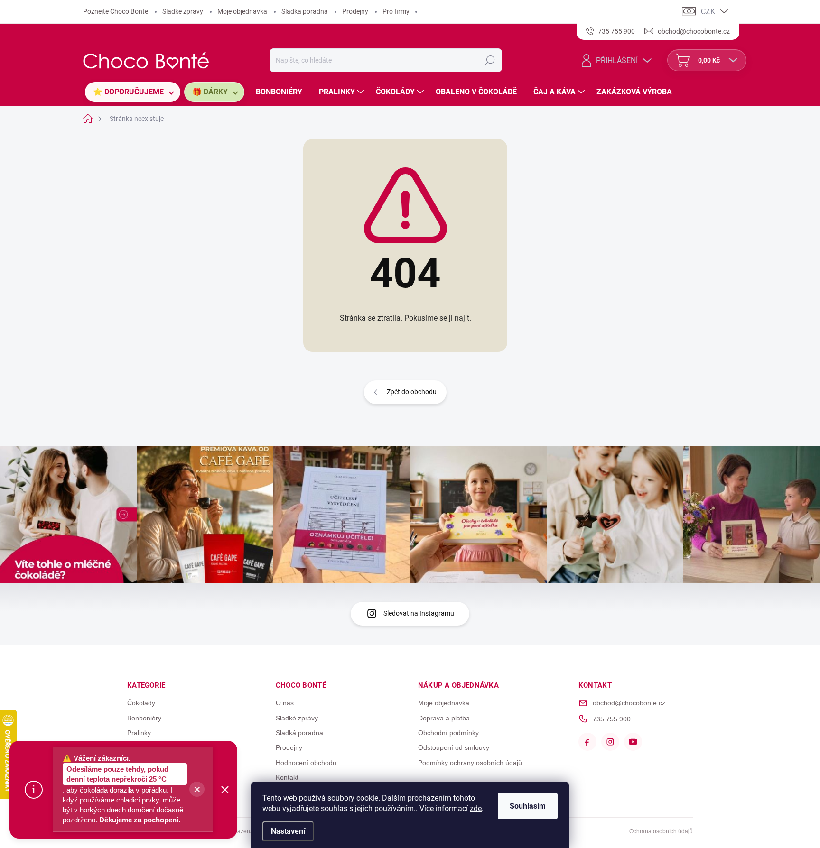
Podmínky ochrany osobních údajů (470, 762)
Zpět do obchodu (412, 392)
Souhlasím (528, 806)
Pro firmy (396, 11)
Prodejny (355, 11)
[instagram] (610, 742)
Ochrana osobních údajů (661, 831)
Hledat (489, 60)
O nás (285, 703)
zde (476, 808)
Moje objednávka (242, 11)
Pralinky (139, 733)
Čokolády (141, 703)
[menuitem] (132, 92)
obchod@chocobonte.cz (629, 703)
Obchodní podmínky (448, 733)
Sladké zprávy (182, 11)
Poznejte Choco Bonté (115, 11)
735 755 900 (612, 719)
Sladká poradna (304, 11)
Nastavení (288, 831)
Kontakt (287, 777)
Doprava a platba (444, 718)
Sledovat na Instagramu (418, 613)
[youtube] (633, 742)
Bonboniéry (144, 718)
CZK (708, 11)
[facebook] (587, 742)
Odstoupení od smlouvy (453, 747)
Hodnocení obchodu (306, 762)
